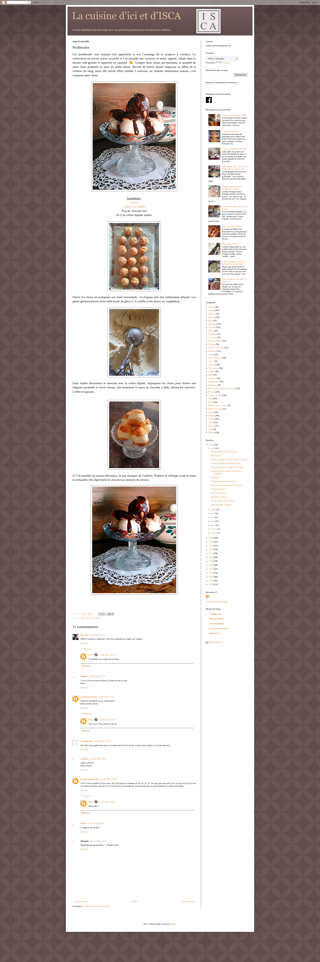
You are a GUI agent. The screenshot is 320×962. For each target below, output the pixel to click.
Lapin (210, 375)
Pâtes (210, 402)
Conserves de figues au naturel (234, 115)
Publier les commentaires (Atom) (97, 906)
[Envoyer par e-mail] (100, 614)
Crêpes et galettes (215, 341)
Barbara (84, 635)
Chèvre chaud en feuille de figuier (224, 451)
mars (213, 525)
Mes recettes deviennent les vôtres (221, 388)
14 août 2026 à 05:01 (96, 823)
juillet (213, 509)
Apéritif (211, 310)
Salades (211, 415)
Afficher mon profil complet (217, 601)
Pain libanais (216, 455)
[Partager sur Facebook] (109, 614)
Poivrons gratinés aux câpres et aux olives (227, 467)
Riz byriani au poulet (219, 497)
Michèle (83, 823)
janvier (214, 533)
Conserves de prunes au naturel (234, 149)
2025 (211, 538)
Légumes (212, 378)
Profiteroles (215, 477)
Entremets (212, 351)
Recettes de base (214, 409)
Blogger (173, 924)
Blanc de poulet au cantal (232, 226)
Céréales (211, 344)
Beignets (211, 314)
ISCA (91, 655)
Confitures (212, 337)
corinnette (84, 759)
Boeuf (210, 320)
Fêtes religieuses (214, 358)
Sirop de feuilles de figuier (221, 505)
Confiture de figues (218, 489)
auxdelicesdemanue (88, 697)
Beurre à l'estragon (218, 493)
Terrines (211, 426)
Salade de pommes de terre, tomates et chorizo (229, 459)
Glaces (97, 618)
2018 (211, 565)
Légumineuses (214, 382)
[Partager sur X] (106, 614)
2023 (211, 546)
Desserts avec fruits (216, 348)
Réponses (87, 649)
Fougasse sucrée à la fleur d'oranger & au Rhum (232, 187)
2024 (211, 542)
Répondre (84, 643)
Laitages (211, 371)
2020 (211, 557)
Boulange (212, 324)
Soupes (211, 419)
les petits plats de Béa (89, 779)
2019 (211, 561)
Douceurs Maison (216, 619)
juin (213, 513)
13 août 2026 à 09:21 (98, 759)
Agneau (211, 307)
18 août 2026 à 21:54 (98, 841)
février (214, 529)
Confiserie (212, 334)
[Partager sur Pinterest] (112, 614)
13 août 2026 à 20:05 (106, 802)
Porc (210, 398)
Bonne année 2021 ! (230, 244)
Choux (134, 202)
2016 (211, 573)
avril (213, 521)
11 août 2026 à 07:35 (106, 655)
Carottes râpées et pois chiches (223, 501)
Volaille (211, 432)
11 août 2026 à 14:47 (106, 697)
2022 (211, 549)
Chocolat (84, 618)
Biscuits (211, 317)
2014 (211, 580)
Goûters (211, 365)
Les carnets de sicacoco (219, 628)
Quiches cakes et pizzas (217, 405)
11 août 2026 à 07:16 (97, 635)
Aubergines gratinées (230, 131)
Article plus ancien (187, 901)
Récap (210, 412)
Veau (210, 429)
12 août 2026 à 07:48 (102, 741)
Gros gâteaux (213, 368)
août (213, 448)
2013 (211, 584)
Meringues (212, 385)
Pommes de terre (215, 395)
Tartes (210, 422)
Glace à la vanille (134, 206)
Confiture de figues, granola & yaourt (225, 463)
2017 (211, 569)
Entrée (210, 354)
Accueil (134, 901)
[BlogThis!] (103, 614)
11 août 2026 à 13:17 (97, 676)
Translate (226, 63)
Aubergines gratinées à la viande (223, 481)
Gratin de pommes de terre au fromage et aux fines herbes (233, 262)
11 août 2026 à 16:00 (106, 720)
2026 (211, 445)
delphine (84, 676)
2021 (211, 553)
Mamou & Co (215, 633)
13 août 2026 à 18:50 (108, 779)
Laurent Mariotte (216, 623)
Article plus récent (80, 901)
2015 (211, 577)
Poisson (211, 392)
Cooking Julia (86, 741)
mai (212, 517)
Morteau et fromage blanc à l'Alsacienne (226, 485)
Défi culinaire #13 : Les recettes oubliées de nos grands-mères (234, 167)
